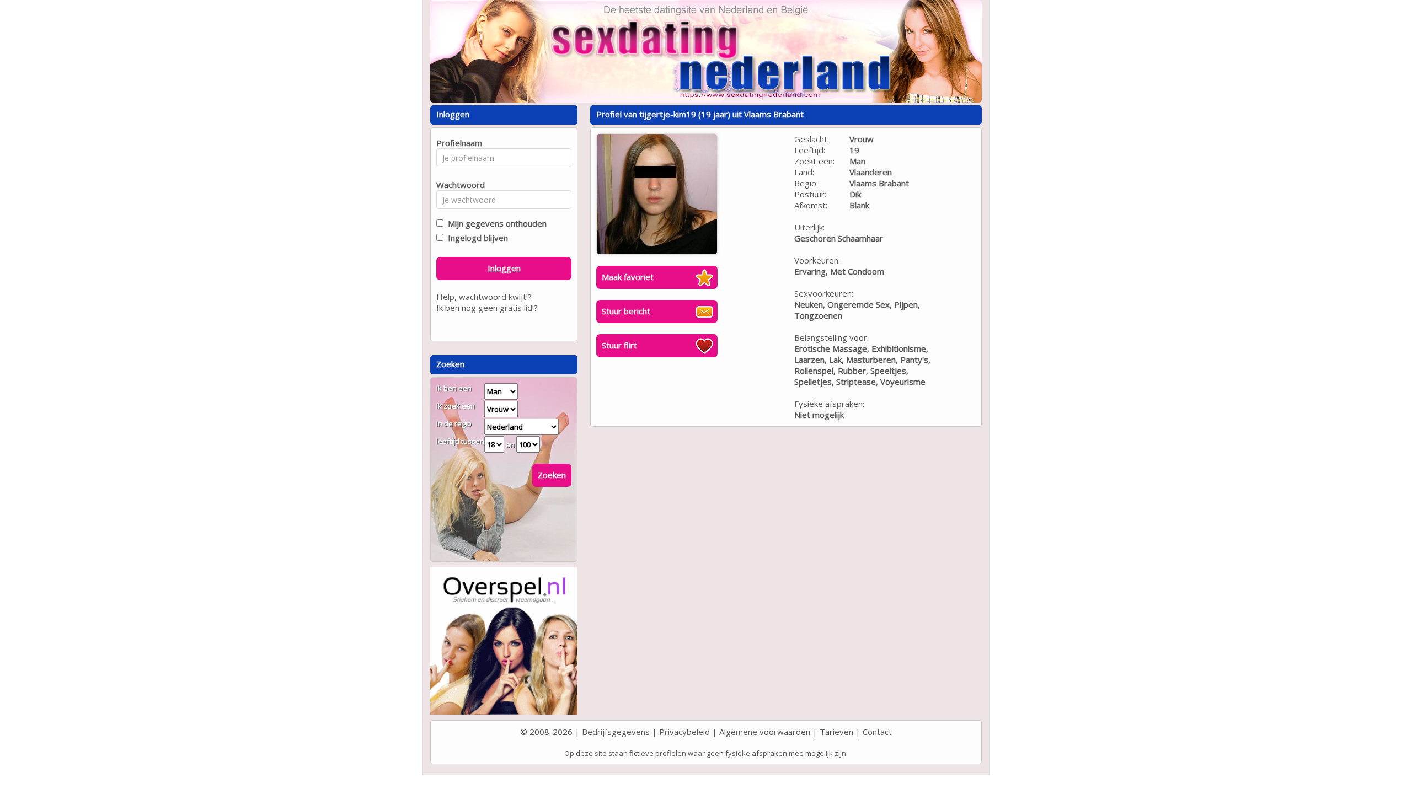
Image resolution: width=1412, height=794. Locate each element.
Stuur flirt (619, 345)
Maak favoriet (628, 276)
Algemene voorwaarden (764, 731)
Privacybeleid (684, 731)
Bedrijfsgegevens (616, 731)
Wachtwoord (457, 184)
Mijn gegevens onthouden (495, 223)
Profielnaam (457, 142)
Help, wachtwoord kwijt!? (484, 296)
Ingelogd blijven (475, 237)
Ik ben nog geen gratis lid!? (487, 307)
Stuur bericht (626, 310)
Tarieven (836, 731)
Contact (877, 731)
